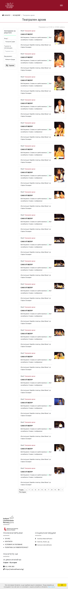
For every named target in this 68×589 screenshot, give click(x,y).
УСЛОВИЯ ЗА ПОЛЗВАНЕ (13, 544)
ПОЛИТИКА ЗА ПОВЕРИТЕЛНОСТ (16, 547)
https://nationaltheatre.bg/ (14, 569)
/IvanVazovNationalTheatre (44, 538)
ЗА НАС (7, 538)
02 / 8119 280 (9, 566)
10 (59, 490)
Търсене (11, 65)
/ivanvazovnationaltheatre (44, 545)
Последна (22, 492)
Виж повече (51, 587)
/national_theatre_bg (43, 542)
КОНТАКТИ (8, 541)
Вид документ (8, 56)
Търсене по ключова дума (8, 47)
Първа (21, 490)
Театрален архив (29, 31)
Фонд (5, 38)
